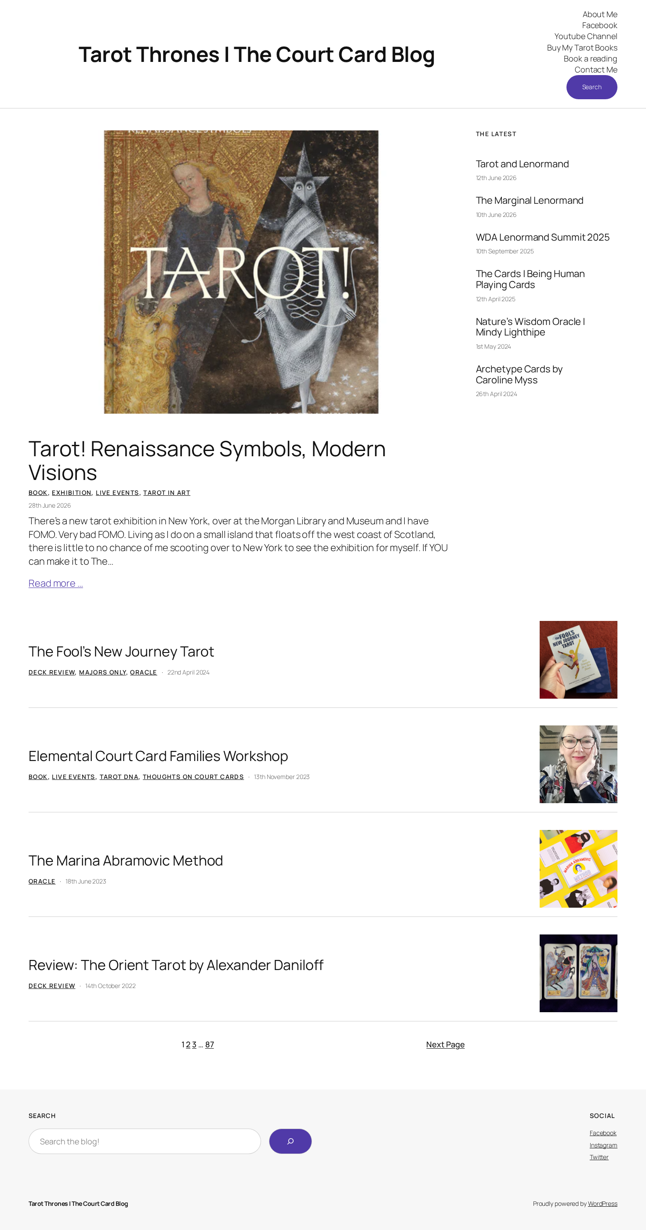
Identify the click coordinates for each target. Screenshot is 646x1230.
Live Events (117, 492)
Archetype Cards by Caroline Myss (519, 375)
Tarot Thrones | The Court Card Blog (257, 54)
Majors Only (102, 672)
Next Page (445, 1044)
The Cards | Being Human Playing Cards (530, 279)
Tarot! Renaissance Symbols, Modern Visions (207, 460)
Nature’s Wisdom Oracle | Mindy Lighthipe (531, 327)
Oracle (143, 672)
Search (592, 87)
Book (38, 492)
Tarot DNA (119, 776)
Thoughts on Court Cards (193, 776)
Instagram (603, 1145)
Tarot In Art (166, 492)
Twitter (599, 1157)
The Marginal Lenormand (530, 200)
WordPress (602, 1203)
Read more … (56, 583)
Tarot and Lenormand (522, 164)
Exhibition (71, 492)
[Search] (290, 1141)
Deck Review (52, 672)
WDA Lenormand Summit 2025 (543, 237)
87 (209, 1044)
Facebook (603, 1133)
